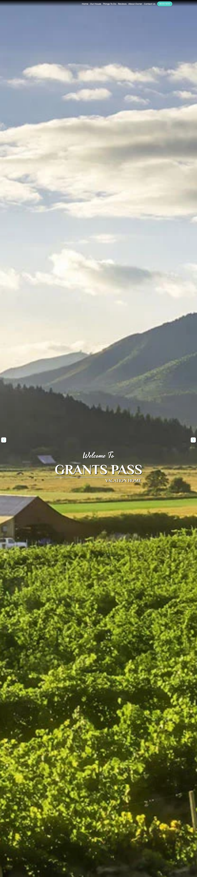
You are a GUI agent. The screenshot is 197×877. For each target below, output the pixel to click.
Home (85, 4)
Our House (95, 4)
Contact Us (149, 4)
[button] (193, 440)
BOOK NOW (164, 4)
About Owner (135, 4)
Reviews (122, 4)
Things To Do (109, 4)
